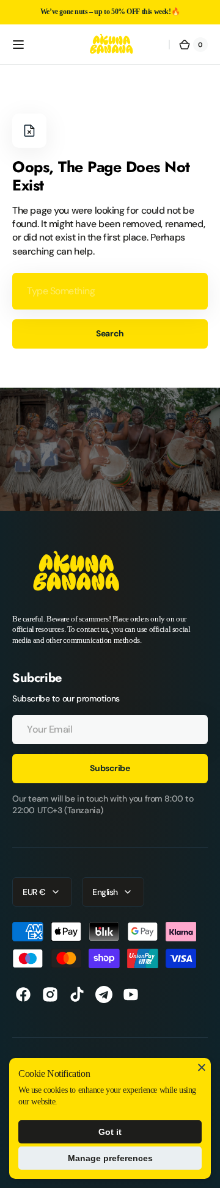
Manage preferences (110, 1158)
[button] (18, 44)
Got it (110, 1132)
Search (109, 333)
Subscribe (110, 767)
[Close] (202, 1067)
